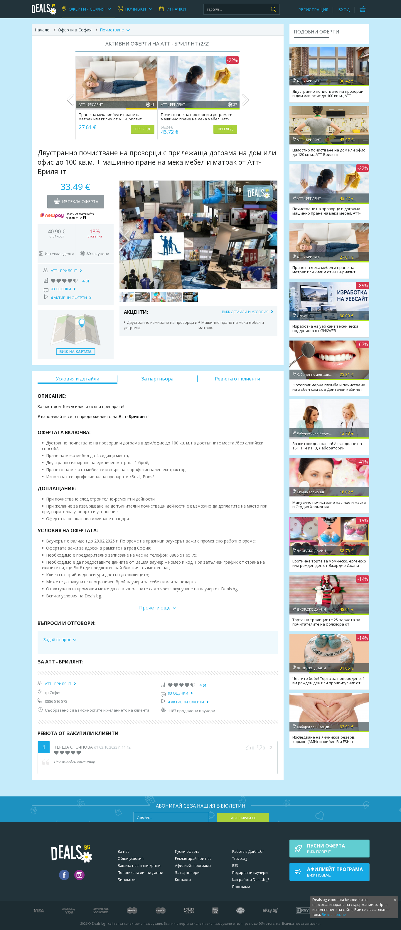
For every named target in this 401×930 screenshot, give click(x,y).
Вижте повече (334, 914)
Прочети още (155, 607)
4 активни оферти (69, 297)
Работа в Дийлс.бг (248, 851)
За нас (123, 851)
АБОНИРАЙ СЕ (243, 818)
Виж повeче (326, 848)
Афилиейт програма (193, 865)
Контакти (183, 879)
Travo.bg (239, 858)
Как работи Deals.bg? (250, 879)
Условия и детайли (77, 378)
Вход (344, 9)
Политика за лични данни (140, 872)
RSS (235, 865)
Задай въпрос (57, 639)
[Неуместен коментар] (270, 748)
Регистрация (313, 9)
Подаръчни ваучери (250, 872)
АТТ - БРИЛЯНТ (64, 270)
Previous (70, 102)
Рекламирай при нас (193, 858)
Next (245, 102)
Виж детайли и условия (245, 311)
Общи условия (131, 858)
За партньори (187, 872)
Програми (241, 886)
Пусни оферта (187, 851)
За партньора (157, 378)
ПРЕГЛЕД (142, 129)
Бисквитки (127, 879)
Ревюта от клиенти (237, 378)
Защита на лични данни (139, 865)
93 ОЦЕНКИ (61, 289)
